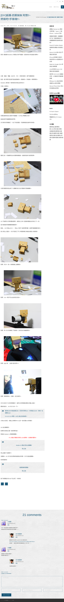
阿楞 (35, 25)
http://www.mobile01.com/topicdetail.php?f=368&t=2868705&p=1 (22, 541)
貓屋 (61, 133)
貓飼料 (55, 133)
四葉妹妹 (32, 25)
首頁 (50, 7)
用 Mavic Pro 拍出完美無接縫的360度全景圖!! (56, 82)
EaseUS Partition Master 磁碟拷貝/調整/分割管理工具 (56, 47)
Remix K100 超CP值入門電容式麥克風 (56, 53)
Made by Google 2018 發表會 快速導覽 (56, 65)
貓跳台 (59, 135)
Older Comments (4, 520)
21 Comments (14, 25)
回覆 (8, 524)
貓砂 (58, 133)
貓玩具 (51, 133)
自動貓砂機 (53, 131)
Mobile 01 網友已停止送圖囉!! (24, 445)
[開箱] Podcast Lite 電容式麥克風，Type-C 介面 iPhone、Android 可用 (56, 31)
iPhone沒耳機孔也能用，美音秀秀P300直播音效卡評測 (56, 59)
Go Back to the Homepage (41, 17)
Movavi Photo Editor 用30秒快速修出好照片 (56, 87)
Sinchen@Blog (54, 114)
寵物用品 (52, 127)
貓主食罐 (59, 129)
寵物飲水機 (59, 131)
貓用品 (51, 135)
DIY (27, 25)
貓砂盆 (55, 135)
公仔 (29, 25)
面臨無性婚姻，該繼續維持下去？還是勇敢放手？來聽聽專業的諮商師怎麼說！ (56, 39)
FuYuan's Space (54, 111)
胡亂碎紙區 (22, 25)
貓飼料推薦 (55, 137)
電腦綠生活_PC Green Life (56, 118)
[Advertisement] (23, 66)
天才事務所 (19, 534)
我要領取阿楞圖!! (24, 467)
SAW (13, 600)
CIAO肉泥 (53, 129)
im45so (8, 25)
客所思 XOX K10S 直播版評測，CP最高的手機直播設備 (56, 76)
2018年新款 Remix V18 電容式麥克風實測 (56, 70)
